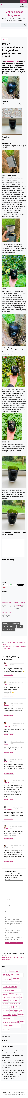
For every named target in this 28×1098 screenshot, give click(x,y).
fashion (19, 994)
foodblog (8, 997)
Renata (6, 665)
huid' (10, 1000)
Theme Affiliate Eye (9, 1094)
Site (6, 912)
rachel (6, 828)
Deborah (6, 783)
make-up (12, 1003)
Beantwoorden (8, 675)
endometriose (12, 993)
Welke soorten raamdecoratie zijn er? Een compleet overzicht (11, 1076)
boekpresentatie (16, 982)
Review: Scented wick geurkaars (6, 603)
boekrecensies (8, 990)
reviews (21, 1015)
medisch (11, 1007)
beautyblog (15, 974)
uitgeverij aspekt (11, 1022)
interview (16, 1000)
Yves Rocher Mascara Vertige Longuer (6, 612)
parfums (17, 1006)
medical (5, 1007)
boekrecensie (10, 986)
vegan (22, 1021)
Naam (7, 900)
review (14, 1015)
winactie (17, 1026)
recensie (18, 1010)
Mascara (18, 1003)
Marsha (6, 705)
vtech (11, 1026)
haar (21, 997)
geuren (17, 997)
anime (7, 971)
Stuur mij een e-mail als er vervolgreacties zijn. (13, 931)
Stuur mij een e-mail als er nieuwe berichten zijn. (13, 938)
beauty (5, 624)
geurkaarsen (15, 624)
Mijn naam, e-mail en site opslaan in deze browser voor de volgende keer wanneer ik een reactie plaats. (13, 922)
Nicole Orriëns (8, 809)
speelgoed (6, 1018)
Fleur (5, 762)
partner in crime (8, 629)
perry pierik (6, 1010)
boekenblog (15, 978)
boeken (7, 979)
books (5, 39)
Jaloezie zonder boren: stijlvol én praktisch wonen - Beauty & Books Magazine (13, 1072)
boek (22, 974)
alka (4, 971)
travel (12, 1018)
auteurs (12, 971)
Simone (6, 744)
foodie (13, 997)
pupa (11, 1010)
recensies (7, 1015)
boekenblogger (6, 983)
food (4, 997)
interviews (6, 1004)
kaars (20, 626)
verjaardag (5, 1025)
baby (17, 971)
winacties (6, 1029)
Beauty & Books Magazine (14, 13)
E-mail (7, 906)
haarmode (5, 1000)
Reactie (8, 879)
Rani (5, 684)
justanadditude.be (12, 62)
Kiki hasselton (7, 725)
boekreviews (17, 989)
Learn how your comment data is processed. (13, 958)
